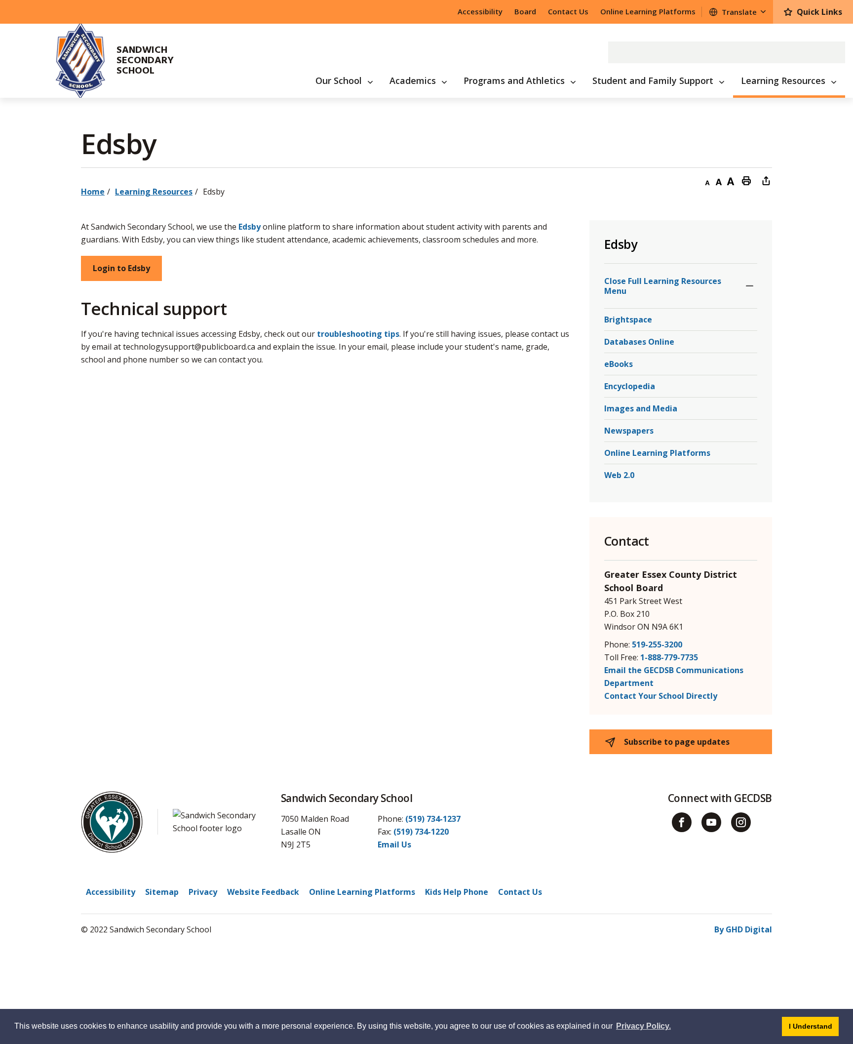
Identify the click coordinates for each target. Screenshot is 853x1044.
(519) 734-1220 (421, 831)
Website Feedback (263, 891)
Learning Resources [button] (783, 80)
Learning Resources (154, 191)
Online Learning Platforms (648, 11)
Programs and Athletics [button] (514, 80)
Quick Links (819, 11)
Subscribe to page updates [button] (676, 741)
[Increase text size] (731, 180)
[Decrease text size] (707, 180)
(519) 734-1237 (433, 818)
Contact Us (568, 11)
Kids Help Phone (456, 891)
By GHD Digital (743, 929)
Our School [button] (338, 80)
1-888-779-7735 (669, 657)
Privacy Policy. (643, 1026)
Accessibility (480, 11)
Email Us (394, 844)
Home (93, 191)
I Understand (814, 1026)
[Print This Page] (746, 180)
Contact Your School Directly (660, 695)
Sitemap (162, 891)
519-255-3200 (657, 644)
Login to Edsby (121, 268)
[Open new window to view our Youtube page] (711, 822)
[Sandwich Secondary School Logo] (68, 61)
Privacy (203, 891)
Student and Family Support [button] (652, 80)
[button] (749, 286)
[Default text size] (719, 180)
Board (525, 11)
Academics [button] (412, 80)
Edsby (249, 226)
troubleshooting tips (358, 333)
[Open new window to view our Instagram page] (741, 822)
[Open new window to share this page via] (766, 180)
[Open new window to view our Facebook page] (682, 822)
